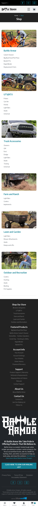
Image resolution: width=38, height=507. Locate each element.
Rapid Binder (8, 64)
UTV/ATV (8, 94)
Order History (19, 361)
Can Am (6, 101)
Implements (7, 204)
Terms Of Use (18, 475)
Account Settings (19, 356)
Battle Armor (10, 50)
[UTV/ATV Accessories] (19, 82)
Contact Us (19, 399)
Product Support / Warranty (19, 372)
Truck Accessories (12, 141)
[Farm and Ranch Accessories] (19, 182)
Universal (7, 114)
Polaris (6, 98)
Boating (6, 286)
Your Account (19, 353)
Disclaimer (29, 475)
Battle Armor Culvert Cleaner (19, 333)
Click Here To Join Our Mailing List (19, 466)
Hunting (6, 280)
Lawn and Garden (12, 231)
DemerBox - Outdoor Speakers (19, 336)
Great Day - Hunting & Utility (19, 339)
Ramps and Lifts (9, 245)
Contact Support (19, 384)
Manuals (19, 381)
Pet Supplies (8, 289)
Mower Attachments (10, 239)
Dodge (6, 154)
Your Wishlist (19, 358)
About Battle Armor (19, 392)
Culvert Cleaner (9, 55)
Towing (6, 164)
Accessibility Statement (19, 477)
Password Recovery (19, 364)
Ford (5, 151)
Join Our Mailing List (19, 402)
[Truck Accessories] (19, 129)
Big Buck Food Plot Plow (11, 58)
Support (4, 3)
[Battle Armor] (19, 38)
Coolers (6, 201)
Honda (6, 105)
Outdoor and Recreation (15, 272)
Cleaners (6, 145)
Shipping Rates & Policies (19, 378)
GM (5, 148)
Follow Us (19, 405)
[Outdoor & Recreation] (19, 260)
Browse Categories (19, 308)
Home (16, 15)
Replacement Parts (10, 67)
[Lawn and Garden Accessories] (19, 219)
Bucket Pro (7, 61)
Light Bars (7, 108)
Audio (5, 111)
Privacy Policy (6, 475)
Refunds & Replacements (19, 375)
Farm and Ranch (11, 194)
